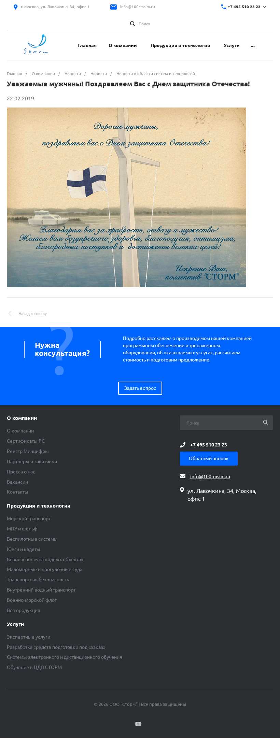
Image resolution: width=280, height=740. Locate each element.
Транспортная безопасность (38, 579)
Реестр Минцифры (28, 451)
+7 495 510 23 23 (244, 6)
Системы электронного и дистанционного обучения (64, 657)
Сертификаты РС (26, 441)
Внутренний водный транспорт (41, 590)
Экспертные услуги (28, 637)
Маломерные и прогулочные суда (44, 569)
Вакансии (17, 482)
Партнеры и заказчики (32, 461)
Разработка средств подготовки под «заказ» (56, 647)
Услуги (15, 624)
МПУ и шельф (22, 528)
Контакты (17, 492)
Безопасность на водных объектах (45, 559)
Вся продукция (23, 610)
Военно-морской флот (32, 600)
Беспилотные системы (32, 539)
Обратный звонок (209, 458)
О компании (22, 418)
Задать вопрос (140, 388)
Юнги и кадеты (23, 549)
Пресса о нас (21, 471)
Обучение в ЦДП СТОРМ (34, 667)
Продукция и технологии (38, 506)
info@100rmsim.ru (137, 6)
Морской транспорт (29, 518)
